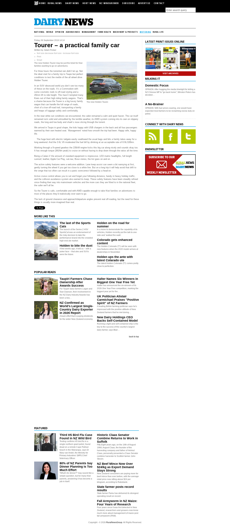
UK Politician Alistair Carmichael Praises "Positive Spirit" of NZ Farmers (118, 300)
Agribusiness (73, 32)
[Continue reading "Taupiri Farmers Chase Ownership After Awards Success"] (46, 286)
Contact (159, 3)
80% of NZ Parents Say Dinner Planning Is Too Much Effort (76, 467)
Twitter (188, 136)
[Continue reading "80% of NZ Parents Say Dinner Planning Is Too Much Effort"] (46, 470)
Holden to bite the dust (76, 245)
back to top (134, 336)
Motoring (145, 32)
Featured (40, 428)
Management (89, 32)
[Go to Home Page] (63, 25)
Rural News (55, 3)
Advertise (144, 3)
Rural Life (158, 32)
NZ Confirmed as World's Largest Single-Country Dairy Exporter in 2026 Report (76, 308)
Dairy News (72, 3)
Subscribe (128, 3)
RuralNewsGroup (114, 522)
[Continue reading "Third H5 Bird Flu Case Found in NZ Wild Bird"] (46, 442)
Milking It (152, 79)
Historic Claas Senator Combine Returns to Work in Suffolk (117, 438)
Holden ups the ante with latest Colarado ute (115, 258)
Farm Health (104, 32)
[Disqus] (86, 382)
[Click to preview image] (112, 99)
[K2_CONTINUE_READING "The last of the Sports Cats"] (46, 238)
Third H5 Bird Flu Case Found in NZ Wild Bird (76, 436)
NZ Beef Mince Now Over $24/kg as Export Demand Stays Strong (115, 467)
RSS (152, 136)
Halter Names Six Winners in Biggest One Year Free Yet (117, 280)
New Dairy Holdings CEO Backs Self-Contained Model (117, 319)
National (39, 32)
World (49, 32)
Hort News (89, 3)
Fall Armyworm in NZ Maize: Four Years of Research (117, 502)
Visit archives (170, 73)
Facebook (170, 136)
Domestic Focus (157, 85)
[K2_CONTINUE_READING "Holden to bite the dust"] (46, 259)
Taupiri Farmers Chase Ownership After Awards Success (76, 282)
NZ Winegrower (109, 3)
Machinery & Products (125, 32)
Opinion (59, 32)
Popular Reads (45, 272)
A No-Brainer (154, 104)
